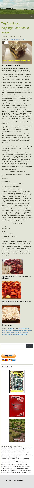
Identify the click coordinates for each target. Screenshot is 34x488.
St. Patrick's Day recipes (15, 466)
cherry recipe (9, 450)
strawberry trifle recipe (20, 334)
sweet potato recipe (13, 470)
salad (19, 461)
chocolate (23, 449)
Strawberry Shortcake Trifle (11, 36)
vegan (29, 470)
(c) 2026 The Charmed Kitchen (14, 480)
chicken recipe (17, 449)
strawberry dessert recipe (9, 468)
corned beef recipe (19, 454)
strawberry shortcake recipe (13, 332)
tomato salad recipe (23, 470)
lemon (17, 458)
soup (25, 464)
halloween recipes (13, 457)
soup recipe (4, 466)
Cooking (10, 328)
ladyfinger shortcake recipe (13, 330)
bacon (9, 446)
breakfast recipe (28, 448)
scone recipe (3, 464)
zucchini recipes (26, 472)
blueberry (19, 446)
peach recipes (5, 462)
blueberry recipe (21, 448)
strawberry (27, 466)
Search (29, 346)
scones (9, 464)
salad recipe (24, 461)
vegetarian (3, 472)
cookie (2, 454)
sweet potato (4, 470)
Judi (24, 39)
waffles (8, 472)
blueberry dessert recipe (8, 448)
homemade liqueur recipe (8, 458)
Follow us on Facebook (6, 367)
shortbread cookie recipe (17, 464)
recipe (14, 461)
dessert (28, 454)
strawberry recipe (23, 468)
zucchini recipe (16, 472)
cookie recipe (7, 454)
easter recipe (4, 457)
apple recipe (4, 446)
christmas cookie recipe (8, 452)
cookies (12, 454)
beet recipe (13, 446)
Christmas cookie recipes (23, 452)
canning (3, 450)
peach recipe (26, 458)
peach (21, 458)
